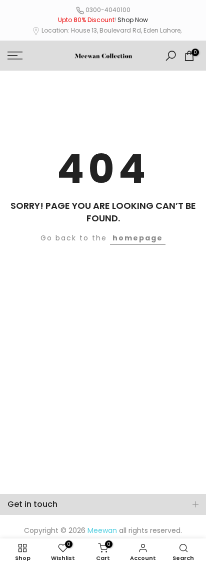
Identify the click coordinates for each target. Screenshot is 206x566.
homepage (137, 238)
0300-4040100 (108, 10)
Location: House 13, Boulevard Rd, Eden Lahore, (112, 30)
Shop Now (133, 20)
